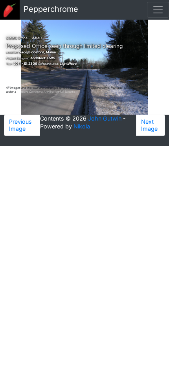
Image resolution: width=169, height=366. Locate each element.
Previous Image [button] (20, 125)
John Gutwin (104, 118)
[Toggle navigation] (158, 10)
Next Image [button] (149, 125)
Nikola (81, 126)
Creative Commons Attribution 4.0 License (46, 91)
